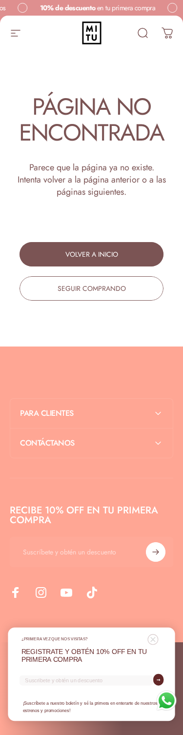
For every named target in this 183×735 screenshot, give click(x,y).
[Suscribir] (155, 552)
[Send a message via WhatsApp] (166, 700)
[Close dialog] (152, 639)
